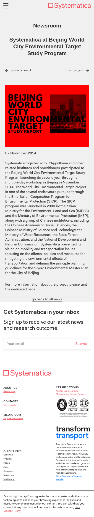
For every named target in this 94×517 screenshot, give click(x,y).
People (6, 463)
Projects (7, 459)
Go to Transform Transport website (69, 478)
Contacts (8, 471)
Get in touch (9, 405)
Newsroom (9, 475)
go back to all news (47, 299)
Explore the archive (13, 419)
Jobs (5, 467)
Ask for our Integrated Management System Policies (70, 393)
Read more (9, 392)
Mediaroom (9, 479)
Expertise (8, 455)
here (77, 507)
